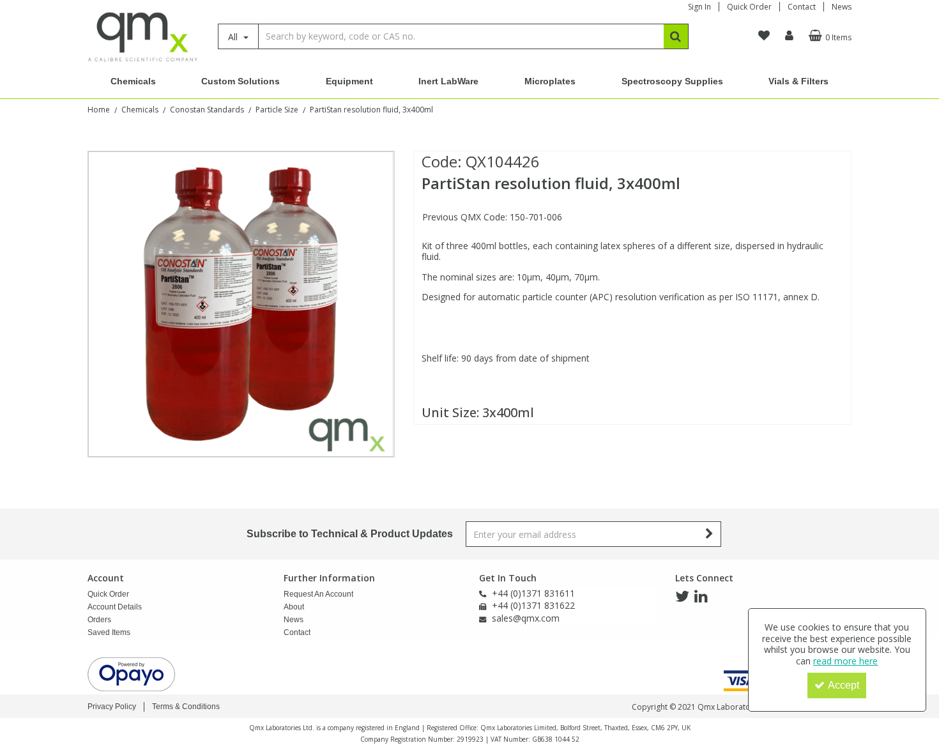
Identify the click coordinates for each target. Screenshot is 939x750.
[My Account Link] (789, 36)
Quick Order (749, 6)
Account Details (115, 606)
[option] (240, 304)
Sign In (699, 6)
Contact (802, 6)
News (841, 6)
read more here (845, 661)
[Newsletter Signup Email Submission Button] (710, 534)
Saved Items (109, 632)
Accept (843, 685)
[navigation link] (764, 36)
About (294, 606)
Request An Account (318, 594)
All (234, 37)
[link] (682, 596)
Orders (99, 619)
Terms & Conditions (186, 706)
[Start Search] (676, 36)
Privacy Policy (112, 706)
